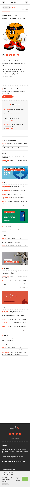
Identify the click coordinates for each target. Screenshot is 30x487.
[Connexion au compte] (26, 2)
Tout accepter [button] (25, 478)
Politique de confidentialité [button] (5, 483)
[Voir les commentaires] (3, 55)
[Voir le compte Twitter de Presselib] (13, 434)
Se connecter (7, 96)
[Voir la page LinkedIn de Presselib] (17, 434)
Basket (19, 113)
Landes (13, 7)
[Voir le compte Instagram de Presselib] (20, 434)
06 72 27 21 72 (5, 467)
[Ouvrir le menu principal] (3, 2)
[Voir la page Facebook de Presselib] (10, 434)
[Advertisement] (15, 376)
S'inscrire (18, 96)
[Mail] (18, 55)
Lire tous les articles (24, 205)
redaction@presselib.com (8, 469)
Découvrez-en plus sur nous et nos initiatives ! (13, 461)
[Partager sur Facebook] (7, 55)
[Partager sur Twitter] (10, 55)
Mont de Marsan (13, 113)
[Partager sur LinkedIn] (14, 55)
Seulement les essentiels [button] (18, 479)
